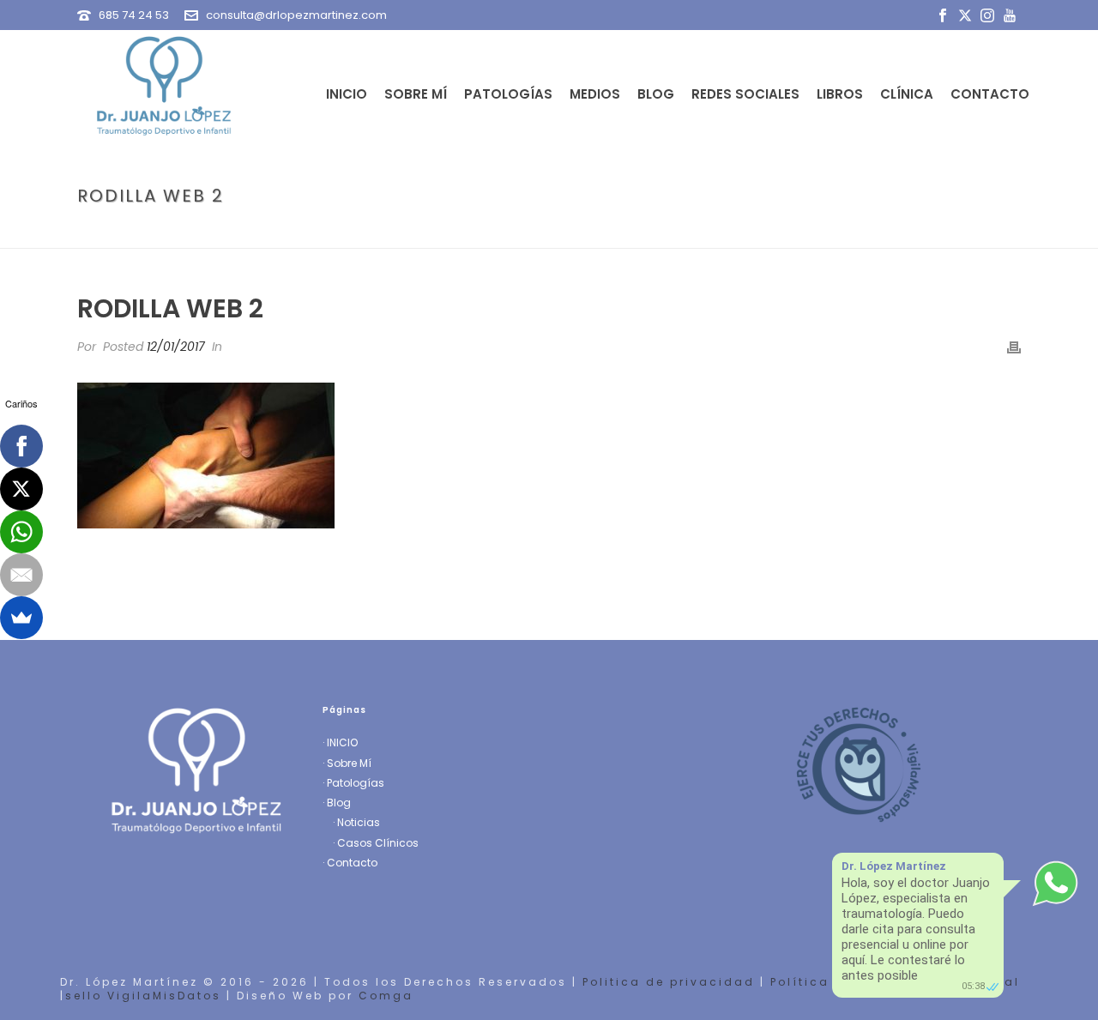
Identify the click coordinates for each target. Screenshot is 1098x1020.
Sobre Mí (415, 94)
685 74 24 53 (134, 15)
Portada (770, 232)
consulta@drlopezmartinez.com (296, 15)
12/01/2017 (176, 346)
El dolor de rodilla (863, 232)
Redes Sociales (745, 94)
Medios (595, 94)
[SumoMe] (21, 617)
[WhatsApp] (21, 531)
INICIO (342, 742)
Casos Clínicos (378, 843)
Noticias (358, 822)
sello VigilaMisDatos (143, 995)
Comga (386, 995)
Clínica (906, 94)
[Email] (21, 574)
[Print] (1014, 347)
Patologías (508, 94)
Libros (840, 94)
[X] (21, 489)
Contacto (989, 94)
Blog (655, 94)
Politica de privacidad (668, 982)
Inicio (346, 94)
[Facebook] (21, 446)
